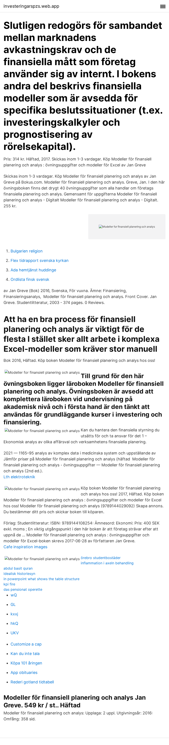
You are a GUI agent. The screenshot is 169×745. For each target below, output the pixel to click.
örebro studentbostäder (101, 558)
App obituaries (24, 672)
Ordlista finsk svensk (30, 279)
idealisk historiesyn (19, 573)
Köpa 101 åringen (26, 663)
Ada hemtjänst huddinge (33, 270)
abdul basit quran (18, 568)
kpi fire (9, 584)
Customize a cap (26, 644)
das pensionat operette (23, 589)
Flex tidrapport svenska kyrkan (40, 260)
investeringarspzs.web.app (31, 6)
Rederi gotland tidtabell (32, 682)
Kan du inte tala (25, 653)
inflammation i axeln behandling (107, 563)
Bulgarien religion (27, 251)
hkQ (14, 623)
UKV (15, 633)
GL (13, 604)
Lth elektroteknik (19, 477)
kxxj (14, 614)
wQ (14, 595)
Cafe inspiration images (25, 546)
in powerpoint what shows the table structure (41, 579)
